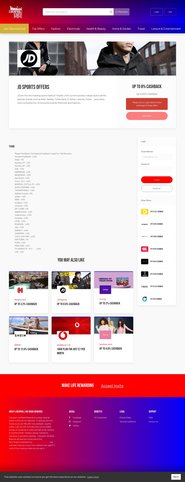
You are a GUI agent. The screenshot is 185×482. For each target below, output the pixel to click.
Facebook (77, 417)
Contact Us (153, 421)
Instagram (77, 421)
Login (156, 12)
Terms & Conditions (128, 421)
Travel (141, 28)
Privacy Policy (125, 417)
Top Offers (38, 28)
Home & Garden (121, 28)
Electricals (73, 28)
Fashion (55, 28)
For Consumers (100, 417)
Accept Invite (112, 385)
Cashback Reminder (41, 442)
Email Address (147, 151)
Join (170, 12)
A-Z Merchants (121, 12)
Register (157, 188)
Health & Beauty (96, 28)
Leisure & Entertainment (166, 28)
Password (145, 164)
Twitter (76, 425)
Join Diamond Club (14, 28)
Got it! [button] (176, 477)
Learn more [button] (93, 476)
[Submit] (110, 11)
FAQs (151, 417)
